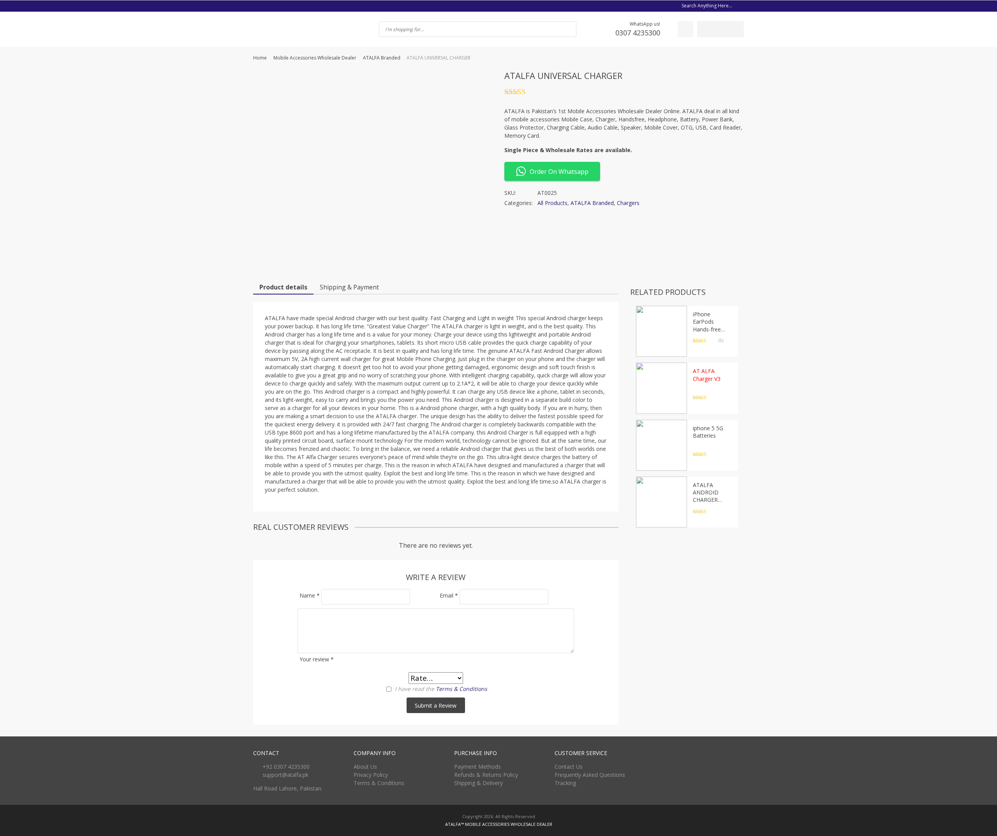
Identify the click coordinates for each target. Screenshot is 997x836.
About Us (365, 766)
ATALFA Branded (381, 57)
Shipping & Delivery (478, 783)
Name (309, 595)
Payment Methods (477, 766)
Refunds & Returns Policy (486, 774)
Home (260, 57)
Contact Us (569, 766)
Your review (316, 659)
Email (449, 595)
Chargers (628, 203)
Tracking (565, 783)
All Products (552, 203)
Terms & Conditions (461, 688)
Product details (283, 287)
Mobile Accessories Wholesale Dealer (314, 57)
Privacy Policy (371, 774)
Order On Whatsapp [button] (559, 171)
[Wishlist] (685, 29)
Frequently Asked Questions (590, 774)
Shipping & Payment (349, 287)
